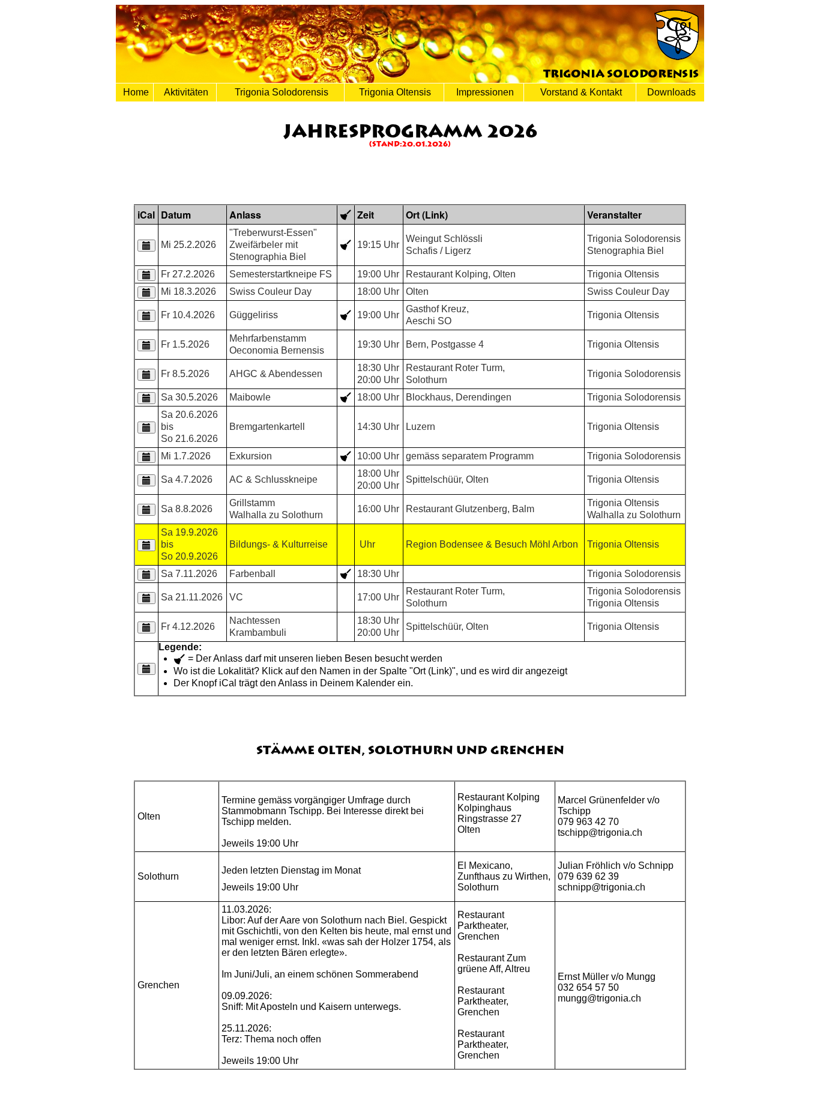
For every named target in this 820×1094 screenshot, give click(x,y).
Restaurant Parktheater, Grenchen (482, 925)
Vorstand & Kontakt (580, 92)
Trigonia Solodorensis (280, 92)
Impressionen (484, 92)
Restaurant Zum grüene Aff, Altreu (493, 963)
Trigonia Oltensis (394, 92)
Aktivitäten (184, 92)
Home (135, 92)
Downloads (670, 92)
